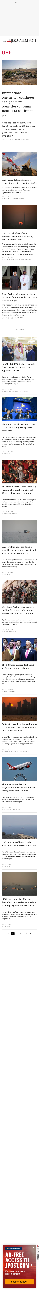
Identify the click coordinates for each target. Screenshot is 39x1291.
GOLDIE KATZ (8, 391)
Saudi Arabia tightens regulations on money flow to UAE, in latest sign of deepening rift (19, 297)
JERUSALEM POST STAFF (23, 259)
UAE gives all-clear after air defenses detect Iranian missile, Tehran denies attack (17, 236)
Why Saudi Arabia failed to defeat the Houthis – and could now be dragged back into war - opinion (18, 610)
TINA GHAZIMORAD (10, 632)
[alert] (19, 1266)
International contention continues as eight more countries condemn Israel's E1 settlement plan (18, 104)
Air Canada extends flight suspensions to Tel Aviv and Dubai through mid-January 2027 (18, 787)
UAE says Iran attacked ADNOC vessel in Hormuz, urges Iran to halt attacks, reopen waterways (19, 549)
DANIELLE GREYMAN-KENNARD (14, 198)
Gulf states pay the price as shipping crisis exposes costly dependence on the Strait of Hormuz (19, 727)
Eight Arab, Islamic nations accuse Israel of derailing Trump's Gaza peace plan (18, 427)
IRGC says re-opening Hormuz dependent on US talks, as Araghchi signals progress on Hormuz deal (19, 902)
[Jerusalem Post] (21, 41)
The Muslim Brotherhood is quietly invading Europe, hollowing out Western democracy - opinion (19, 489)
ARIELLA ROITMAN (23, 139)
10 (26, 934)
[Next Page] (30, 933)
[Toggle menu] (4, 41)
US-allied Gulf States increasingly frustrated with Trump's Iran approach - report (18, 367)
